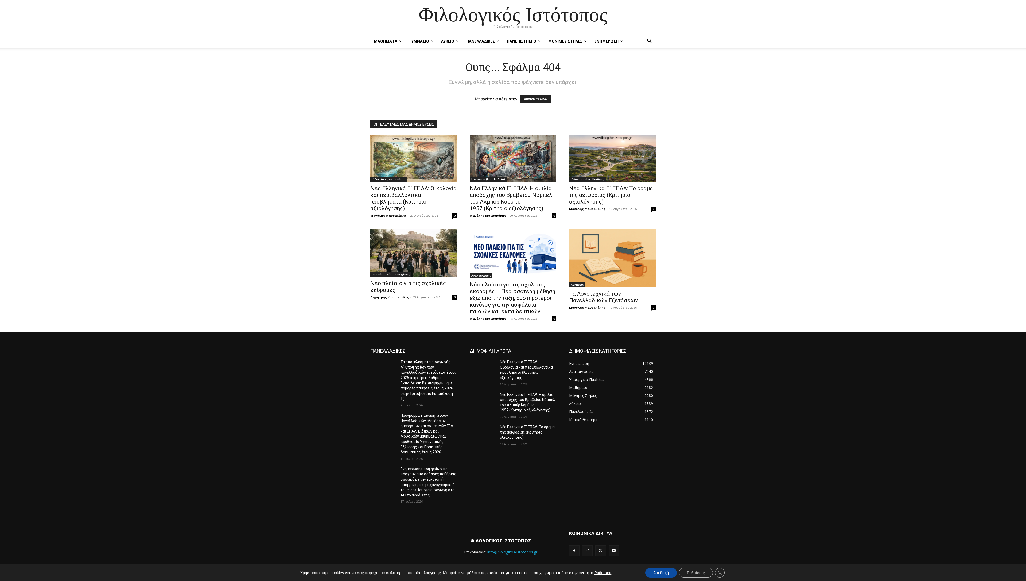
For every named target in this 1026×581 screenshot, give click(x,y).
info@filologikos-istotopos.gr (512, 552)
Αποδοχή (661, 572)
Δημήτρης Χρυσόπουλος (389, 297)
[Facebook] (574, 550)
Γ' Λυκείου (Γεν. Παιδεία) (389, 179)
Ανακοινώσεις (481, 275)
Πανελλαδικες (480, 41)
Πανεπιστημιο (521, 41)
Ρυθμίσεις (603, 572)
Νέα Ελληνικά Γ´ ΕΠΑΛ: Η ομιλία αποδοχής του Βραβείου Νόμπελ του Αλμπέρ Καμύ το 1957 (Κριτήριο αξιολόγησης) (511, 198)
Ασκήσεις (577, 284)
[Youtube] (614, 550)
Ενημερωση (606, 41)
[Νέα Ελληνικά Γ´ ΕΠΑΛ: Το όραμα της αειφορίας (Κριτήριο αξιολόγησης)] (483, 434)
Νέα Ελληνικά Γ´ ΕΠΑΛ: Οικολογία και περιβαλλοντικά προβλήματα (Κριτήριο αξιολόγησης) (413, 198)
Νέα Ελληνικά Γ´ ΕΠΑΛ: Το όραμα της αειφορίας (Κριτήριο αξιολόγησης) (611, 195)
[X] (600, 550)
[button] (649, 41)
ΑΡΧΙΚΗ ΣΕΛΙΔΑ (535, 99)
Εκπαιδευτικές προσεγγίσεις (391, 274)
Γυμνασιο (419, 41)
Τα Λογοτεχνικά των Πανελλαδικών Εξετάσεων (603, 297)
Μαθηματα (385, 41)
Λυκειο (447, 41)
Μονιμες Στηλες (565, 41)
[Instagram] (587, 550)
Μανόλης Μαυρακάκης (388, 215)
